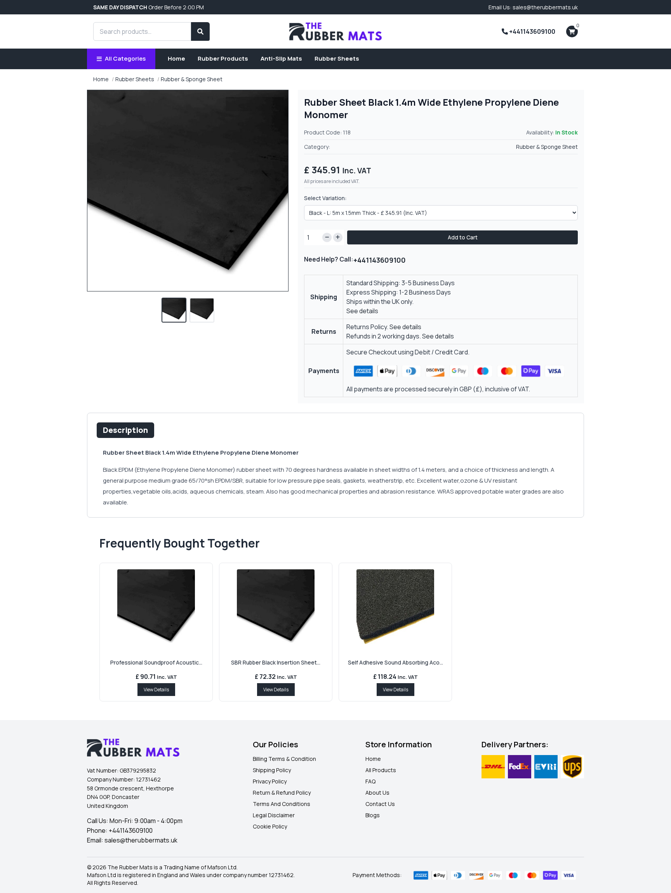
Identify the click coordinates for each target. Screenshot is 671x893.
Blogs (372, 815)
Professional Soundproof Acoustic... (156, 662)
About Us (377, 792)
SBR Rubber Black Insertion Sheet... (275, 662)
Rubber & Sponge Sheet (192, 79)
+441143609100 (531, 31)
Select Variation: (325, 198)
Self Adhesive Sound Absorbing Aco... (395, 662)
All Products (380, 770)
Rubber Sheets (337, 58)
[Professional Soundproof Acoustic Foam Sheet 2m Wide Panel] (156, 608)
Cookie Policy (270, 826)
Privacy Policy (270, 781)
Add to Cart (463, 237)
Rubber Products (223, 58)
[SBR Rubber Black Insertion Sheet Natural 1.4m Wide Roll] (276, 608)
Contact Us (380, 804)
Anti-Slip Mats (281, 58)
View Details (156, 689)
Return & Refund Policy (282, 792)
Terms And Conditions (281, 804)
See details (362, 311)
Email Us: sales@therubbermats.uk (533, 7)
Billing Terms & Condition (284, 758)
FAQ (370, 781)
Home (176, 58)
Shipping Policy (272, 770)
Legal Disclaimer (274, 815)
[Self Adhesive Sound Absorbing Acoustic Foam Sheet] (395, 608)
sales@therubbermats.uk (140, 840)
